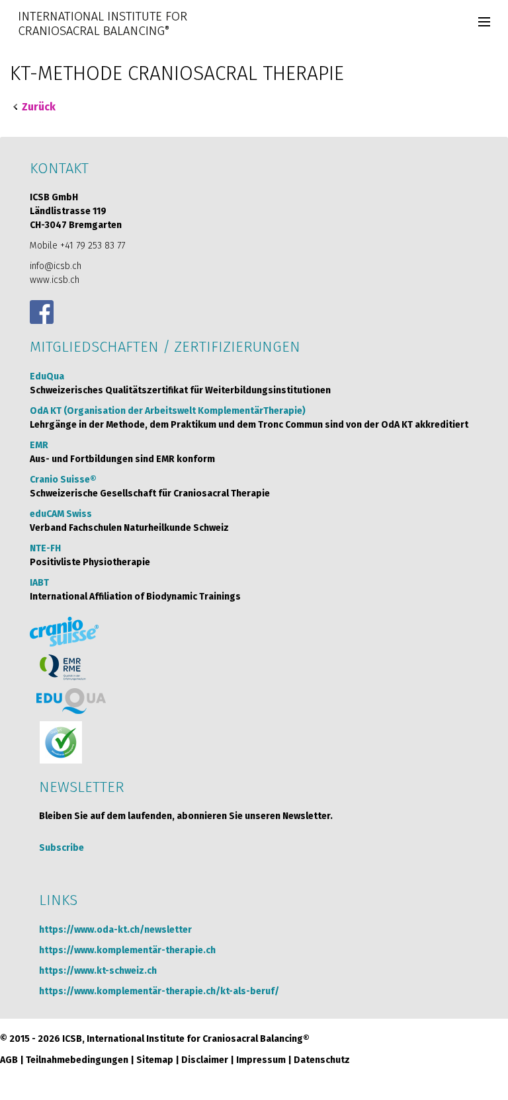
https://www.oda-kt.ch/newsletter (115, 929)
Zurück (39, 106)
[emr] (63, 667)
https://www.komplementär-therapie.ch (127, 950)
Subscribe (61, 847)
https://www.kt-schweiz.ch (98, 970)
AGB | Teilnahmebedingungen (64, 1060)
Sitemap (154, 1060)
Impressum (261, 1060)
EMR (39, 445)
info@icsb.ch (55, 266)
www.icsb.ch (54, 280)
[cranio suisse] (64, 632)
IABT (39, 582)
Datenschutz (322, 1060)
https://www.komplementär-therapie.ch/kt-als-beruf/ (159, 991)
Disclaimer (204, 1060)
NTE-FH (45, 548)
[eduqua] (71, 701)
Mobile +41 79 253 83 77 (77, 245)
